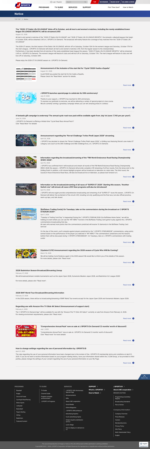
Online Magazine (71, 407)
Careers (117, 420)
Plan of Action (119, 404)
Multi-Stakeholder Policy (123, 432)
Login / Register (57, 2)
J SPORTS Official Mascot (74, 410)
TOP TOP (17, 19)
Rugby (18, 393)
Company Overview (121, 414)
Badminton (19, 418)
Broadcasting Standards (122, 401)
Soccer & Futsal (21, 396)
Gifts (67, 398)
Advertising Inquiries (72, 414)
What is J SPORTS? (96, 389)
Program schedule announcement (46, 397)
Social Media (70, 404)
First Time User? (114, 7)
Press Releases (120, 417)
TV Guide (44, 390)
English (117, 435)
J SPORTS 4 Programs (48, 401)
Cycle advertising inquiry (73, 417)
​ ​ (104, 2)
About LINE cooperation (73, 401)
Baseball (19, 390)
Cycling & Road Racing (23, 399)
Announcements (71, 395)
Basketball (19, 409)
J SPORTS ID (118, 386)
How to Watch (128, 7)
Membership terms (121, 423)
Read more (127, 85)
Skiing (18, 415)
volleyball (19, 406)
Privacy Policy (119, 426)
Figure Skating (20, 412)
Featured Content (21, 421)
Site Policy (118, 429)
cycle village (70, 425)
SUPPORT (87, 7)
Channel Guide (45, 393)
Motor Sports (20, 402)
